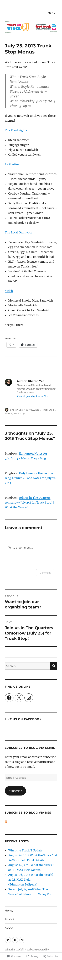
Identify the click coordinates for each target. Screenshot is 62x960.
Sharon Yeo (16, 409)
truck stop (19, 413)
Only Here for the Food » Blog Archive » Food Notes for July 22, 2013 (30, 478)
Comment (45, 572)
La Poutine (12, 164)
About (9, 927)
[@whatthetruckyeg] (8, 940)
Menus (8, 413)
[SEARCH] (53, 666)
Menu (51, 12)
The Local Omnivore (18, 232)
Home (9, 910)
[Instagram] (28, 697)
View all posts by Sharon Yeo (32, 396)
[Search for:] (27, 666)
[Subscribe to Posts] (6, 821)
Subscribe (15, 791)
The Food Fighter (17, 130)
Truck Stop (48, 409)
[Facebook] (9, 697)
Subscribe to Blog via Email (30, 747)
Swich (9, 290)
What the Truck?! (14, 949)
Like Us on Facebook (23, 719)
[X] (19, 697)
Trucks (9, 919)
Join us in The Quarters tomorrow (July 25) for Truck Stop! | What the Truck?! (29, 502)
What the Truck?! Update (25, 850)
